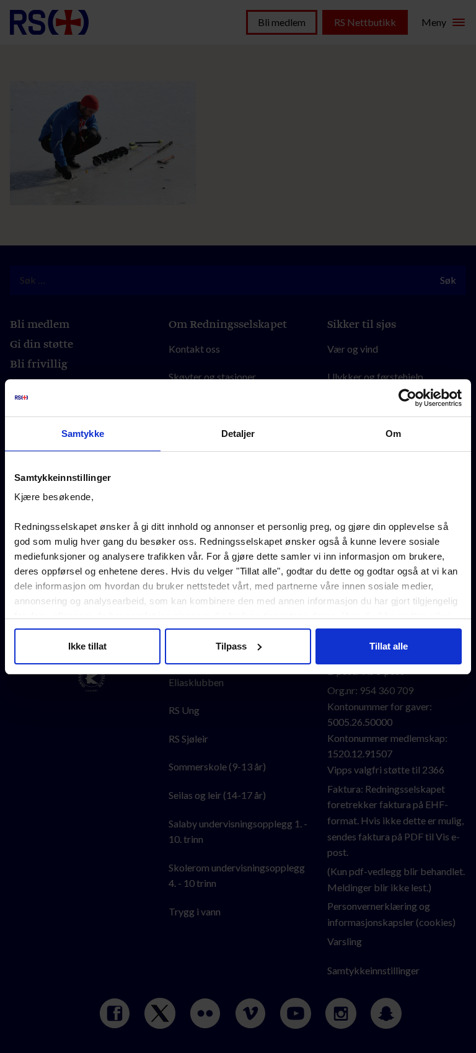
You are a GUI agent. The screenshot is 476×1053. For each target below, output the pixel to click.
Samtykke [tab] (82, 433)
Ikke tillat (87, 646)
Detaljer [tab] (238, 433)
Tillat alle (388, 646)
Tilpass (231, 646)
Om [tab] (393, 433)
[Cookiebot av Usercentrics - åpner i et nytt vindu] (407, 398)
